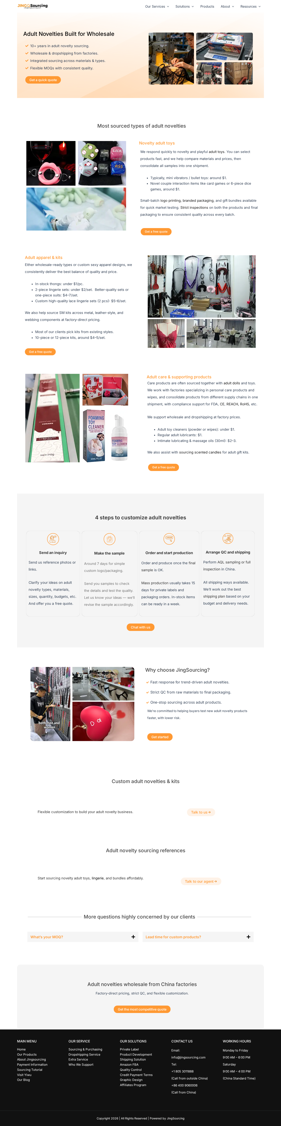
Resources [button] (248, 6)
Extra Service (78, 1059)
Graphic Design (131, 1080)
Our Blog (23, 1080)
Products (207, 6)
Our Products (27, 1054)
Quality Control (131, 1070)
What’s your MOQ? (46, 937)
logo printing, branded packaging (187, 200)
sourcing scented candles (200, 452)
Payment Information (32, 1065)
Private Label (129, 1049)
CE (222, 404)
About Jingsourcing (31, 1059)
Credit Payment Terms (136, 1075)
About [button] (225, 6)
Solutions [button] (182, 6)
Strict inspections (194, 207)
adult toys (216, 152)
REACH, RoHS (237, 404)
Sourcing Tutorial (29, 1070)
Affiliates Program (133, 1085)
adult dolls (232, 383)
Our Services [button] (155, 6)
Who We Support (81, 1065)
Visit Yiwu (24, 1075)
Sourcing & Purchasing (85, 1049)
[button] (167, 6)
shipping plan (214, 596)
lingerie (98, 878)
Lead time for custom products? (173, 937)
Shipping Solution (133, 1059)
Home (21, 1049)
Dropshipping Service (84, 1054)
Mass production (154, 583)
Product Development (136, 1054)
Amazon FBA (129, 1065)
